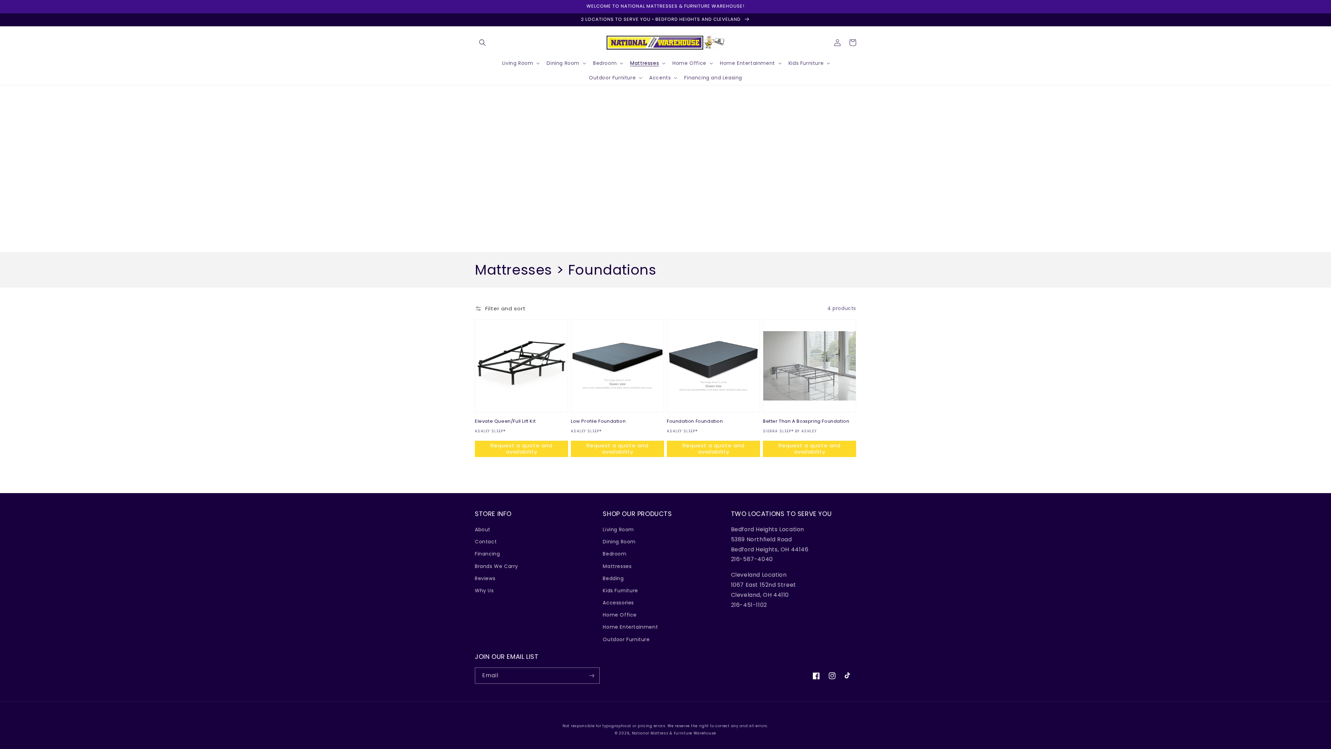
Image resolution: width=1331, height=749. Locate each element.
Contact (486, 541)
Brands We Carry (496, 566)
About (482, 529)
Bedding (613, 578)
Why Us (484, 590)
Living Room (618, 529)
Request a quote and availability (521, 448)
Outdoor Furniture (626, 639)
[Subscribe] (591, 676)
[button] (482, 42)
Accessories (618, 602)
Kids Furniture (620, 590)
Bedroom (614, 553)
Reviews (485, 578)
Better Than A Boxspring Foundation (806, 421)
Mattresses (617, 566)
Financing (487, 553)
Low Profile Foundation (598, 421)
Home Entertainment (630, 626)
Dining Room (619, 541)
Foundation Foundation (695, 421)
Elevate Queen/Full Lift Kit (505, 421)
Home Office (620, 614)
